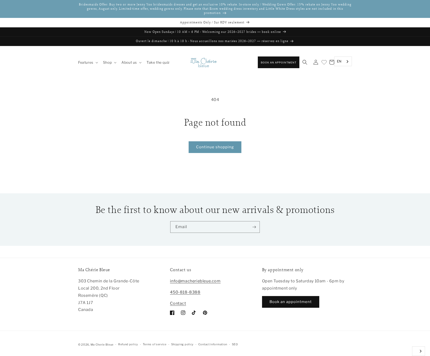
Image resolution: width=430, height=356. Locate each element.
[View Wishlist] (323, 62)
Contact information (212, 344)
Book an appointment (278, 62)
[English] (418, 351)
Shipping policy (182, 344)
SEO (235, 344)
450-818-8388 (185, 292)
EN (339, 61)
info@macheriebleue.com (195, 281)
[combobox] (343, 61)
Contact (178, 303)
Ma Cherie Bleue (102, 344)
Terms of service (154, 344)
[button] (87, 62)
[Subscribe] (254, 227)
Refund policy (128, 344)
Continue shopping (215, 147)
